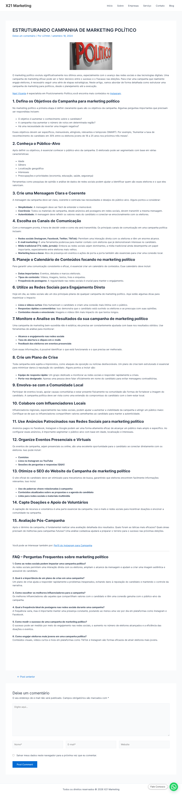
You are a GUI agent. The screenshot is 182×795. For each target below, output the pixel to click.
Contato (160, 5)
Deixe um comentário (24, 35)
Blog (171, 5)
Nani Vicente (19, 93)
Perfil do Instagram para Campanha (73, 545)
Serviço (147, 5)
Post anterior (26, 676)
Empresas (133, 5)
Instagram (115, 93)
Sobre (120, 5)
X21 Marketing (18, 5)
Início (110, 5)
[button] (173, 786)
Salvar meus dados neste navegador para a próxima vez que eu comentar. (56, 755)
